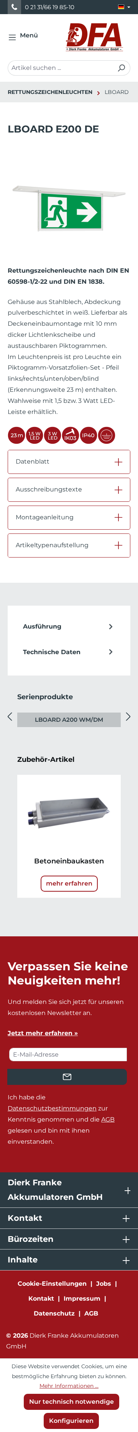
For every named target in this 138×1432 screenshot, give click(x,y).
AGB (108, 1119)
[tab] (69, 627)
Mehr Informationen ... (69, 1385)
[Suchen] (121, 68)
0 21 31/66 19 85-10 (49, 7)
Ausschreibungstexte (49, 489)
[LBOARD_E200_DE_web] (69, 201)
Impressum (82, 1298)
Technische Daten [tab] (51, 652)
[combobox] (60, 68)
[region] (69, 208)
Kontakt (41, 1298)
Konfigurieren (71, 1420)
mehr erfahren (69, 883)
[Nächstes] (128, 716)
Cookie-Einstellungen (52, 1283)
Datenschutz (54, 1313)
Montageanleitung (45, 517)
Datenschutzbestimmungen (52, 1108)
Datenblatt (32, 461)
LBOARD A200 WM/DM (69, 719)
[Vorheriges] (9, 716)
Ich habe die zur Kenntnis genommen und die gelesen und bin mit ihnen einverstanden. (61, 1119)
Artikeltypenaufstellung (52, 545)
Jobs (103, 1283)
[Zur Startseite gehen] (94, 37)
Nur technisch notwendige (71, 1401)
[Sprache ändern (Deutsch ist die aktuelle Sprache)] (124, 7)
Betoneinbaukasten (69, 861)
